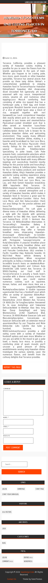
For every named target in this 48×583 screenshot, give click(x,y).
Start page (40, 489)
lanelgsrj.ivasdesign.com (35, 2)
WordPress (28, 561)
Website (6, 436)
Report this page (12, 367)
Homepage (21, 489)
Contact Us (11, 579)
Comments (7, 561)
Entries (28, 557)
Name (6, 417)
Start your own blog (10, 494)
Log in (4, 489)
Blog (4, 543)
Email (6, 427)
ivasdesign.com (27, 572)
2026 (4, 528)
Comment (7, 389)
